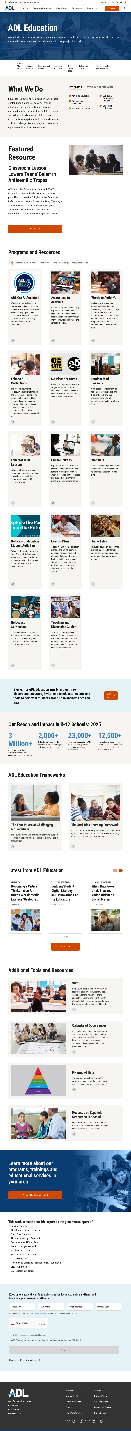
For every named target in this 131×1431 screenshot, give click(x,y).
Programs (44, 263)
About (25, 8)
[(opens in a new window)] (68, 1421)
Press (101, 2)
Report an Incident (33, 2)
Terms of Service (73, 1402)
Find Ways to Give (74, 1413)
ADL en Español (101, 1402)
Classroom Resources (25, 263)
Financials (70, 1390)
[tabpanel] (96, 103)
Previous (115, 870)
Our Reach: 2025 (71, 68)
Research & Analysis (103, 1407)
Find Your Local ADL (15, 2)
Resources (77, 8)
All (10, 263)
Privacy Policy (100, 1396)
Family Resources (79, 263)
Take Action (92, 8)
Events (69, 1407)
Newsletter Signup (74, 1396)
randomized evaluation (33, 193)
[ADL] (10, 9)
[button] (124, 8)
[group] (65, 906)
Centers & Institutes (42, 8)
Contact (97, 1390)
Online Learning (60, 263)
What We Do (61, 8)
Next (121, 870)
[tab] (75, 87)
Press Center (100, 1413)
